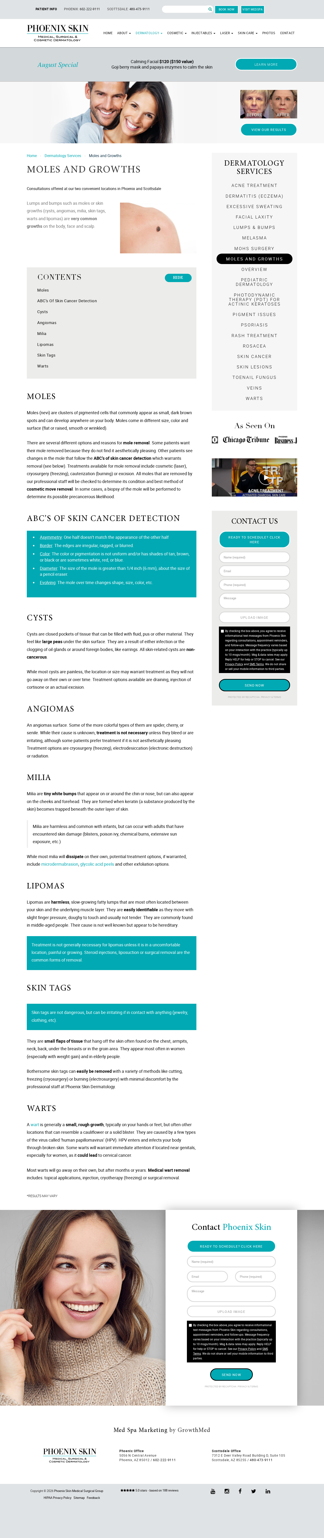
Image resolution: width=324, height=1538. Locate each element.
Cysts (42, 311)
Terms (277, 697)
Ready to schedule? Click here (254, 539)
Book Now (227, 9)
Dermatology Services (63, 155)
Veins (254, 388)
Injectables (202, 33)
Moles (43, 290)
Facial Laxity (254, 217)
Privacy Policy (234, 664)
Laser (225, 33)
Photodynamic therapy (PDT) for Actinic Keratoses (254, 299)
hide (178, 278)
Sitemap (79, 1498)
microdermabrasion (59, 864)
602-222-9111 (90, 9)
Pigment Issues (254, 314)
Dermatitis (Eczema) (255, 196)
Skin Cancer (254, 356)
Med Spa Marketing (141, 1430)
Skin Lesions (255, 367)
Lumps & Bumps (254, 227)
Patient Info (46, 9)
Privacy (266, 697)
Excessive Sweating (255, 206)
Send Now (254, 685)
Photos (268, 33)
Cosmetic (175, 33)
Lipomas (45, 344)
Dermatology (148, 33)
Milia (41, 333)
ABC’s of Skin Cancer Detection (67, 300)
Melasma (254, 238)
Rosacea (254, 346)
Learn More (266, 64)
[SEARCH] (210, 9)
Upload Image (254, 617)
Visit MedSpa (252, 9)
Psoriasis (254, 325)
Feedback (93, 1498)
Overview (254, 269)
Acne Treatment (254, 185)
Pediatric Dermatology (254, 282)
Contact (287, 33)
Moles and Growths (254, 259)
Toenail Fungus (254, 377)
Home (108, 33)
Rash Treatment (254, 335)
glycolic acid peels (97, 864)
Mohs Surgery (254, 248)
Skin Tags (46, 355)
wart (35, 1124)
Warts (43, 366)
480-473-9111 (140, 9)
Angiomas (46, 322)
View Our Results (268, 129)
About (123, 33)
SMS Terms (257, 664)
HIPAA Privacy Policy (57, 1498)
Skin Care (246, 33)
